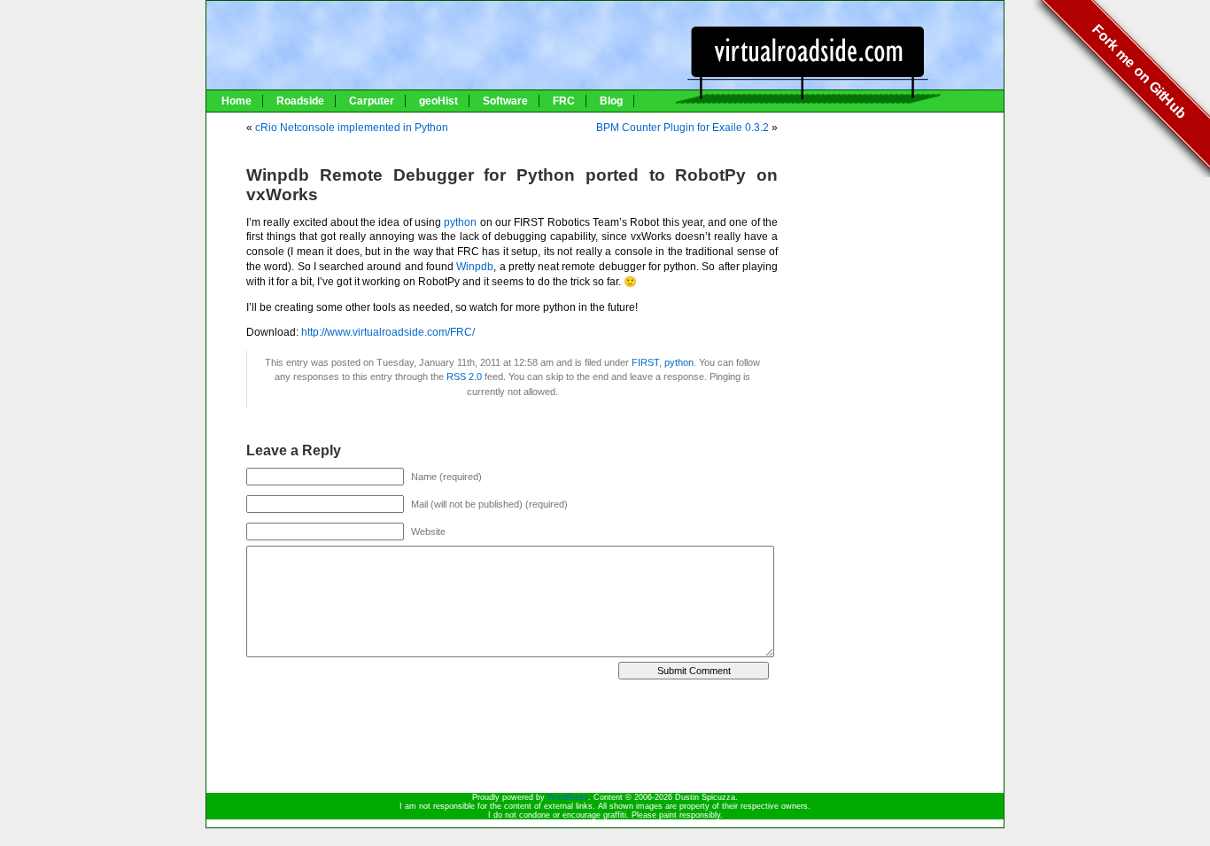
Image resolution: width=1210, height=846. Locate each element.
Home (236, 101)
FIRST (645, 362)
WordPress (567, 797)
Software (505, 101)
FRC (564, 101)
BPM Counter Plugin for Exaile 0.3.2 (682, 127)
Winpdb (474, 266)
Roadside (300, 101)
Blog (611, 101)
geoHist (438, 101)
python (460, 222)
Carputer (371, 101)
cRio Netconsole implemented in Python (351, 127)
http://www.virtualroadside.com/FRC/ (388, 332)
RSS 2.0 (464, 376)
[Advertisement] (897, 170)
